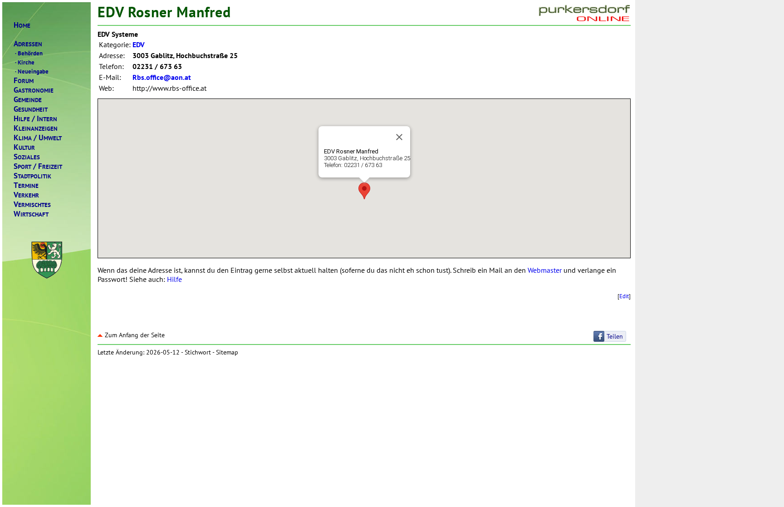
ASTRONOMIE (34, 90)
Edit (624, 296)
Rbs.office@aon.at (161, 77)
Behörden (29, 53)
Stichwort (198, 352)
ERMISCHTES (32, 204)
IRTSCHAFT (31, 214)
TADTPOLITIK (32, 176)
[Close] (399, 137)
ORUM (24, 80)
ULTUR (24, 147)
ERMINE (26, 185)
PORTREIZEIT (38, 166)
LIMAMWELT (38, 138)
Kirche (24, 62)
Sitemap (227, 352)
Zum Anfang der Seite (135, 335)
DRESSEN (28, 44)
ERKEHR (26, 195)
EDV (138, 44)
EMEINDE (28, 99)
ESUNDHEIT (31, 109)
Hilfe (174, 279)
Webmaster (545, 270)
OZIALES (27, 157)
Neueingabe (32, 71)
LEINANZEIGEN (36, 128)
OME (22, 25)
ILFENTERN (35, 118)
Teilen (615, 336)
